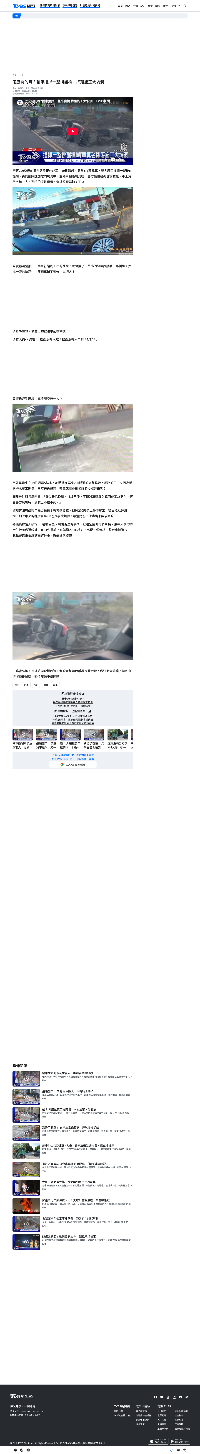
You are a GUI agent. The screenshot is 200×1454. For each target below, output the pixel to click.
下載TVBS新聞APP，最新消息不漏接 (73, 755)
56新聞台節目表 (122, 1415)
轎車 (46, 684)
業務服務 (179, 1419)
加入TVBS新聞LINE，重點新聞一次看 (73, 759)
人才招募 (162, 1419)
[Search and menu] (184, 6)
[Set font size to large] (184, 1450)
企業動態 (162, 1415)
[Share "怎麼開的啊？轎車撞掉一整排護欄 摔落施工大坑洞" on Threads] (21, 1450)
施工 (55, 684)
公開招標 (179, 1415)
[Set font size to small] (172, 1450)
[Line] (162, 1397)
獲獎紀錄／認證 (182, 1428)
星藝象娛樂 (163, 1428)
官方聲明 (179, 1424)
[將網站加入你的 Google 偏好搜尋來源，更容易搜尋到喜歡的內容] (73, 764)
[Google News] (187, 1397)
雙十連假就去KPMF (73, 698)
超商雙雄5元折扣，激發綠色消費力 (72, 716)
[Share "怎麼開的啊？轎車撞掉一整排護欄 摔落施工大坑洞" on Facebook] (28, 1450)
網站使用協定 (142, 1419)
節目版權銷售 (181, 1411)
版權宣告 (140, 1424)
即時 (127, 6)
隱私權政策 (141, 1411)
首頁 (120, 6)
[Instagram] (174, 1397)
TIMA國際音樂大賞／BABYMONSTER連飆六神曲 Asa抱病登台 (53, 16)
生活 (135, 6)
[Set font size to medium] (178, 1450)
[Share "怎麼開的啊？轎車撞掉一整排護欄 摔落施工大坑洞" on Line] (15, 1450)
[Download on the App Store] (158, 1441)
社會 (165, 6)
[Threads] (168, 1397)
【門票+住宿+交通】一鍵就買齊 (73, 706)
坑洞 (36, 684)
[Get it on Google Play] (180, 1441)
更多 (175, 6)
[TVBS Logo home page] (24, 6)
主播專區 (162, 1424)
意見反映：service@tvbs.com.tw (26, 1411)
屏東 (26, 684)
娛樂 (150, 6)
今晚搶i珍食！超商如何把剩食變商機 (72, 719)
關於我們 (118, 1411)
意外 (17, 684)
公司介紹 (162, 1411)
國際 (157, 6)
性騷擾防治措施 (143, 1415)
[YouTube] (181, 1397)
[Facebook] (155, 1397)
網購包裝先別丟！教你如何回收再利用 (73, 723)
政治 (142, 6)
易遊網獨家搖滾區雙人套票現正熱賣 (73, 702)
